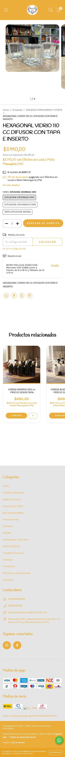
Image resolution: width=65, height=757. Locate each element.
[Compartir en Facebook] (14, 297)
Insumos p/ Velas (13, 506)
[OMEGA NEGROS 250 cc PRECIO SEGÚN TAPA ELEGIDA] (33, 416)
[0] (58, 11)
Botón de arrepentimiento (23, 737)
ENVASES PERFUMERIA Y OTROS (44, 109)
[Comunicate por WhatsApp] (59, 740)
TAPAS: (19, 192)
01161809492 (15, 605)
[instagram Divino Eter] (7, 645)
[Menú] (6, 10)
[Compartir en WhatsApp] (6, 296)
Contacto (8, 579)
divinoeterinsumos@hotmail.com (27, 612)
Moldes (7, 532)
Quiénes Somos (12, 499)
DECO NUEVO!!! (11, 546)
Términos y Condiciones (16, 573)
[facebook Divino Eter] (17, 645)
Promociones (10, 519)
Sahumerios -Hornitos (16, 539)
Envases (17, 109)
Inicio (6, 109)
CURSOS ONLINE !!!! (13, 492)
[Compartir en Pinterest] (29, 297)
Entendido (56, 752)
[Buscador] (50, 10)
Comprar (16, 416)
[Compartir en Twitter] (22, 297)
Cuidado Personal (13, 553)
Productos (9, 566)
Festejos (8, 559)
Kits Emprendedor (13, 512)
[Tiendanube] (14, 743)
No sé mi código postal (14, 248)
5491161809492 (16, 598)
